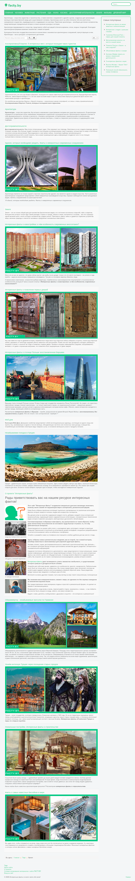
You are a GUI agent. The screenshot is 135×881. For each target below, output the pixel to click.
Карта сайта (8, 867)
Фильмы (108, 12)
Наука (56, 12)
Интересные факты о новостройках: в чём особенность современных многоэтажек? (42, 224)
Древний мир (119, 12)
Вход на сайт (8, 873)
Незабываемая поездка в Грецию (20, 432)
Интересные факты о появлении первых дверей (26, 289)
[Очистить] (34, 37)
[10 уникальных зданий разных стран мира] (51, 168)
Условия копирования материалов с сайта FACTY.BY (22, 871)
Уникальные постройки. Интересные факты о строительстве (31, 726)
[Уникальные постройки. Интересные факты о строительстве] (51, 752)
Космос (64, 12)
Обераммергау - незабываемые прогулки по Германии (29, 599)
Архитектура (10, 109)
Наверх (128, 877)
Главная (9, 12)
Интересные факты (35, 561)
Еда (49, 12)
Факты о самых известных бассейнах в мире (24, 792)
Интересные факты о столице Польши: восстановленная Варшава (34, 352)
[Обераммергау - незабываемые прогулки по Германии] (51, 625)
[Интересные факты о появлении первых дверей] (51, 315)
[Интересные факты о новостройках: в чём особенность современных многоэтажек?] (51, 249)
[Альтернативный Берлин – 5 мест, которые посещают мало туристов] (51, 69)
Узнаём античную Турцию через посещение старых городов (31, 664)
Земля (99, 12)
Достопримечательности (82, 12)
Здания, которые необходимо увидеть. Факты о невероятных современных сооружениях (44, 142)
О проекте (7, 869)
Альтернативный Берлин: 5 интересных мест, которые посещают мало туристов (40, 43)
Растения (41, 12)
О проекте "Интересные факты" (19, 493)
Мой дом (9, 419)
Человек (19, 12)
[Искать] (29, 37)
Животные (30, 12)
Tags (5, 865)
